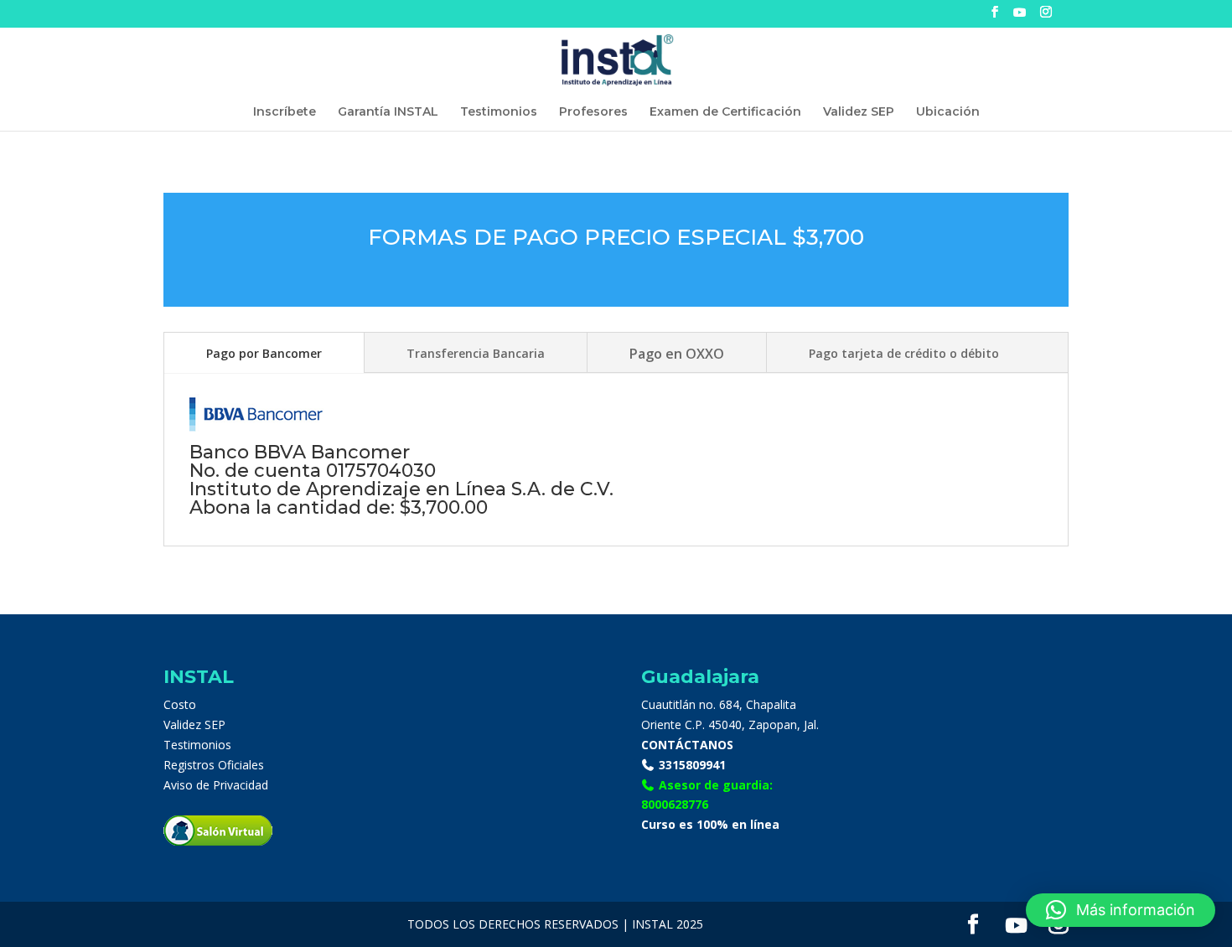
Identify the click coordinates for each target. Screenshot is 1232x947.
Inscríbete (284, 112)
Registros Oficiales (213, 765)
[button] (1120, 910)
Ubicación (948, 112)
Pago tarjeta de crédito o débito (904, 353)
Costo (179, 704)
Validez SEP (858, 112)
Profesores (593, 112)
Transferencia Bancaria (475, 353)
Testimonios (498, 112)
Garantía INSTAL (388, 112)
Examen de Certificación (725, 112)
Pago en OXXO (676, 353)
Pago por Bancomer (264, 353)
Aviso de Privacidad (215, 785)
